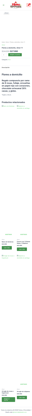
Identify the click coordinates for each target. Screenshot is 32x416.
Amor (7, 42)
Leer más (7, 248)
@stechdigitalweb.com (20, 412)
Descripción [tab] (6, 67)
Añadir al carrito (15, 54)
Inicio (3, 42)
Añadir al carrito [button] (6, 399)
